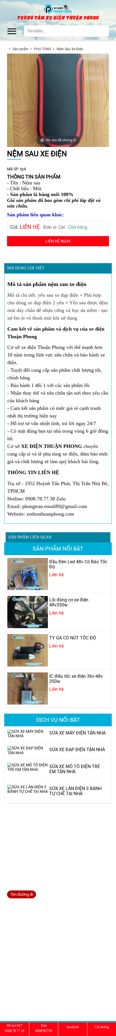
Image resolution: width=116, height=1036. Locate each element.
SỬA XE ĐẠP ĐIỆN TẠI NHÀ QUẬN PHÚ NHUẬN (48, 946)
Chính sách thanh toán (27, 974)
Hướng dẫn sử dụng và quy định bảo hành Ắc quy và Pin (56, 988)
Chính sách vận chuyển (27, 981)
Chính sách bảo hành (26, 967)
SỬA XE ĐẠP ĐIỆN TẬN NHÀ (31, 925)
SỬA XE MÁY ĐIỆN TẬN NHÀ (32, 918)
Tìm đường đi (21, 894)
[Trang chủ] (58, 8)
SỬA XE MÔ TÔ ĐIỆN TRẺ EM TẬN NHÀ (41, 932)
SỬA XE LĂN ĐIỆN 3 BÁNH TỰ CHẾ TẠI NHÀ (45, 939)
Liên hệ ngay (58, 241)
